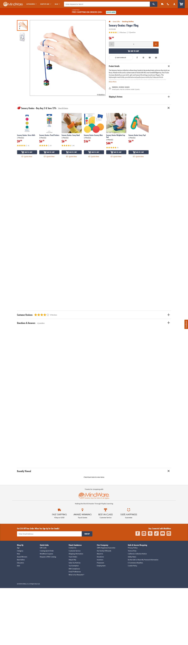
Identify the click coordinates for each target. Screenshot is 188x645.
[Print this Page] (156, 58)
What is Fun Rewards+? (76, 575)
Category (20, 551)
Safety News (132, 557)
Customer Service (74, 551)
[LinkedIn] (144, 533)
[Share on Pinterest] (143, 58)
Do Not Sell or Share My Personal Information (143, 560)
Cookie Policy (132, 566)
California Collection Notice (137, 554)
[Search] (153, 4)
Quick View (28, 156)
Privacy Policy (133, 548)
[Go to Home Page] (109, 22)
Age (18, 548)
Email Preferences (75, 572)
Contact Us (72, 548)
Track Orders (73, 557)
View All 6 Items (63, 108)
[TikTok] (156, 533)
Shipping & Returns (116, 96)
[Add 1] (156, 44)
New (18, 554)
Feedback (186, 324)
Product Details (114, 66)
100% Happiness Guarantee (106, 548)
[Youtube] (162, 533)
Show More (112, 82)
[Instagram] (169, 533)
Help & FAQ (72, 560)
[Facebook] (137, 533)
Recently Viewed (24, 471)
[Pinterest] (150, 533)
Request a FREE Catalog (48, 557)
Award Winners (22, 557)
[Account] (174, 4)
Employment (101, 566)
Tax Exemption (74, 566)
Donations (100, 557)
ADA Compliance (74, 569)
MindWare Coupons (46, 554)
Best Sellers (21, 560)
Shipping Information (76, 554)
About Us (100, 554)
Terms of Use (132, 551)
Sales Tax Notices (74, 563)
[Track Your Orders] (162, 4)
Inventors (100, 560)
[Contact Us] (168, 4)
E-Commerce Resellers (135, 563)
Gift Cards (43, 548)
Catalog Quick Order (47, 551)
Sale (18, 566)
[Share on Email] (149, 58)
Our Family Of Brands (104, 551)
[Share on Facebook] (137, 58)
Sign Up (87, 534)
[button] (67, 58)
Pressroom (100, 563)
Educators (20, 563)
